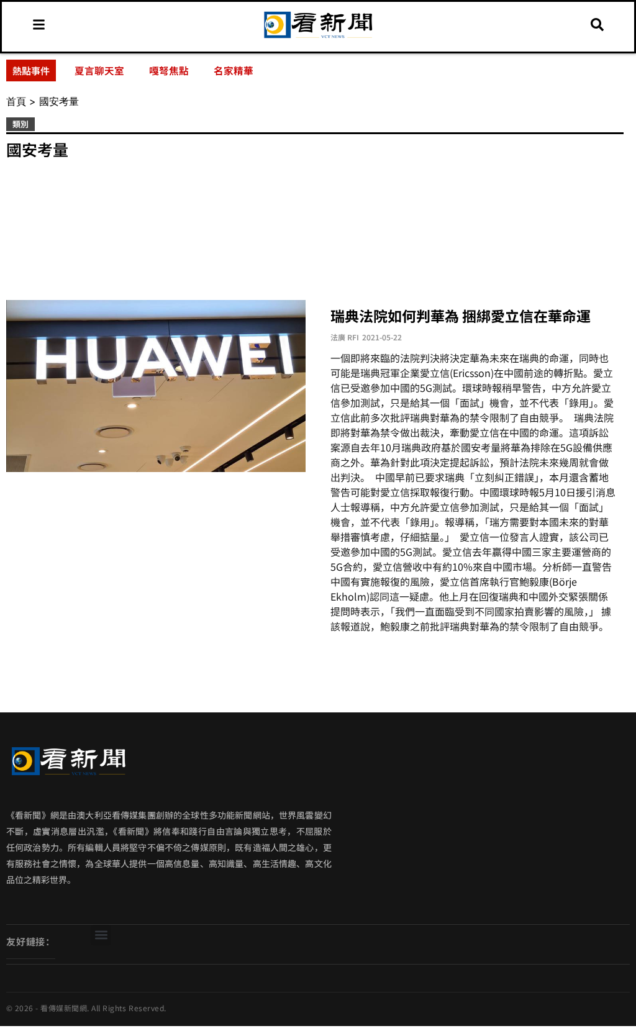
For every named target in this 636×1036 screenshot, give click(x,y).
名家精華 (233, 70)
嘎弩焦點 (169, 70)
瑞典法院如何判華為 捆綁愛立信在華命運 (460, 315)
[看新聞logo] (318, 38)
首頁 (16, 101)
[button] (101, 935)
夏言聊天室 (99, 70)
